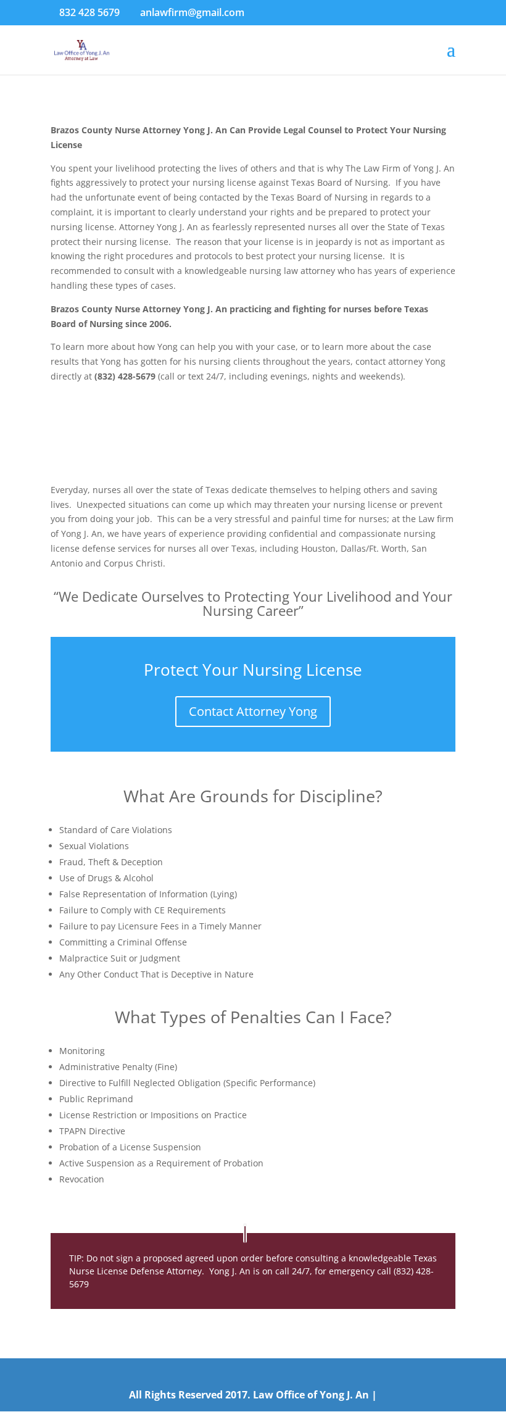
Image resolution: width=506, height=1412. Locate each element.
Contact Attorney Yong (253, 711)
